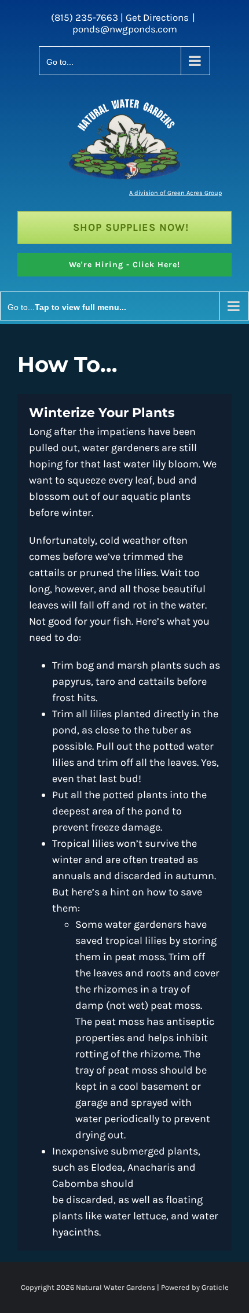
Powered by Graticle (194, 1287)
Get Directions (157, 17)
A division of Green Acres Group (175, 193)
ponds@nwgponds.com (124, 29)
